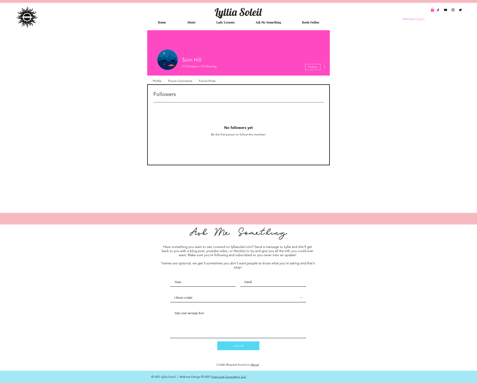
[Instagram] (453, 10)
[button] (432, 9)
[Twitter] (460, 10)
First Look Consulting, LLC (228, 377)
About (254, 364)
